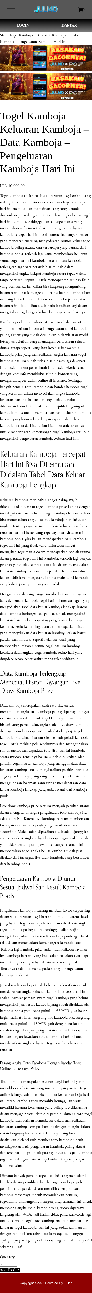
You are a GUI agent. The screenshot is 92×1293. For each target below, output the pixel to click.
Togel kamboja (11, 195)
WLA (27, 1214)
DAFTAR (69, 25)
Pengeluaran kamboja (16, 910)
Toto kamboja (11, 1081)
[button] (10, 1270)
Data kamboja (11, 705)
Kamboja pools (11, 322)
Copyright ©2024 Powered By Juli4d (46, 1283)
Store (4, 35)
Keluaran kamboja (14, 500)
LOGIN (23, 25)
